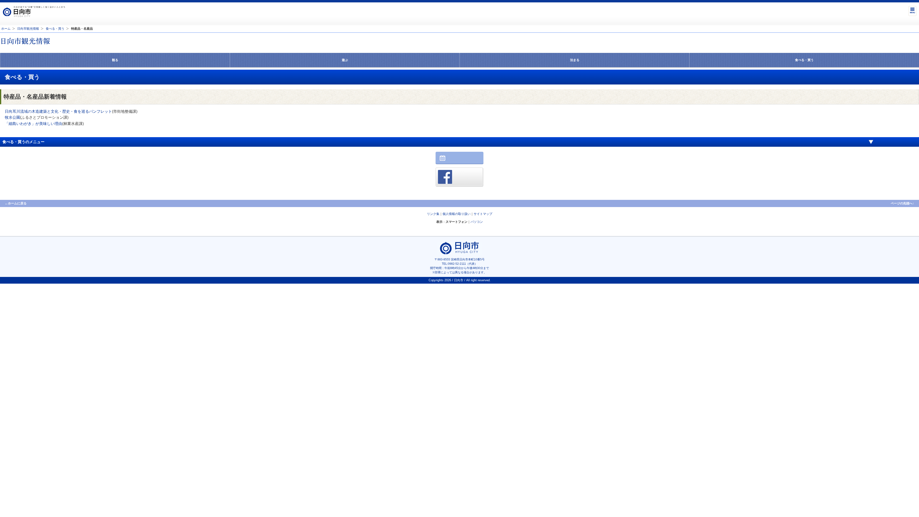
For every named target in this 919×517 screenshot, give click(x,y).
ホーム (6, 28)
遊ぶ (345, 60)
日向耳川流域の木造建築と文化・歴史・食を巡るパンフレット (58, 111)
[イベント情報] (459, 163)
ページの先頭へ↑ (902, 203)
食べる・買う (55, 28)
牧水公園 (12, 117)
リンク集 (433, 214)
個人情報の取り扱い (457, 214)
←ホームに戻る (16, 203)
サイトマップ (483, 214)
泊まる (574, 60)
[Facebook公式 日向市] (459, 186)
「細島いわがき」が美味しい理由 (33, 124)
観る (115, 60)
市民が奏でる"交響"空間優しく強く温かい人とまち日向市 (33, 11)
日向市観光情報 (28, 28)
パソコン (477, 222)
